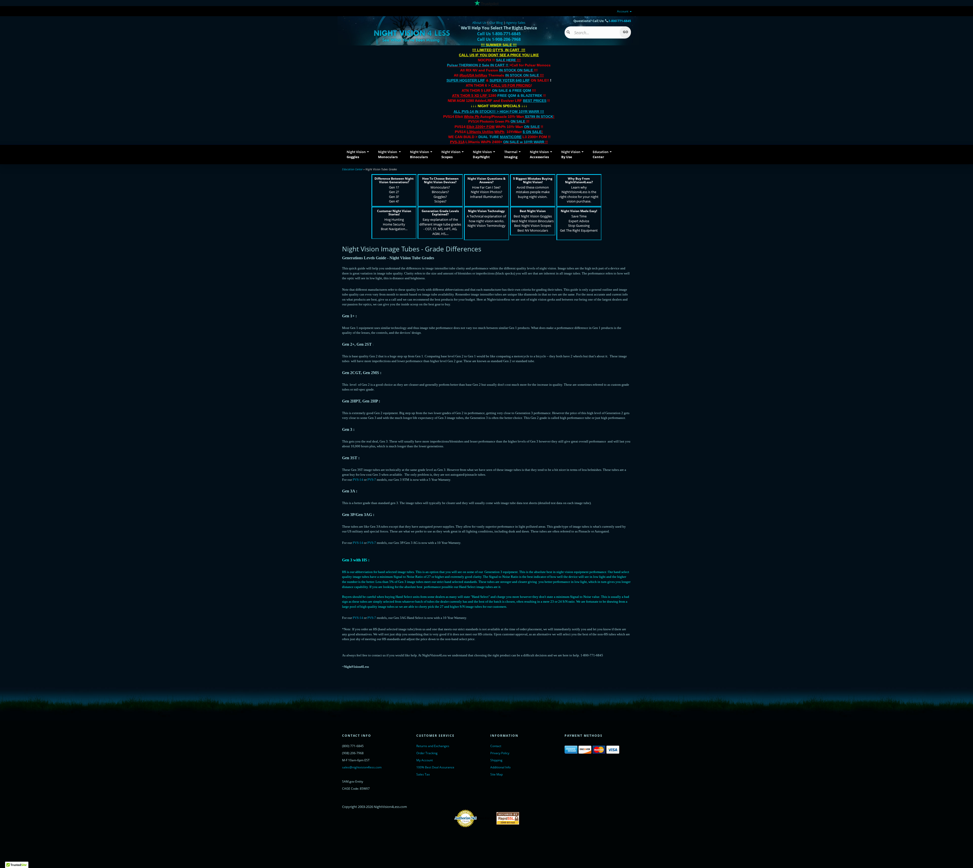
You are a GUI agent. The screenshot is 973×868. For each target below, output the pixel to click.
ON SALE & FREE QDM (511, 90)
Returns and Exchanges (432, 746)
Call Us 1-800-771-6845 (499, 33)
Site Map (496, 774)
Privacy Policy (499, 753)
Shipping (496, 760)
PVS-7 (371, 480)
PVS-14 (358, 480)
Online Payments (487, 818)
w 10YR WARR (531, 142)
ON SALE (518, 121)
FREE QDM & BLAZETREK (520, 96)
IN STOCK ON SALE (516, 70)
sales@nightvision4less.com (362, 767)
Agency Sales (515, 22)
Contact (495, 746)
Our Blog (496, 22)
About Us (479, 22)
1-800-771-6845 (619, 21)
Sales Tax (423, 774)
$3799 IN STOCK (539, 117)
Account (623, 11)
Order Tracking (427, 753)
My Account (424, 760)
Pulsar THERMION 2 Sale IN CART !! (478, 65)
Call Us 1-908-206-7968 (499, 39)
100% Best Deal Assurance (435, 767)
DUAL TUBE (499, 137)
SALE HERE (506, 60)
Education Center (352, 169)
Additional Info (500, 767)
